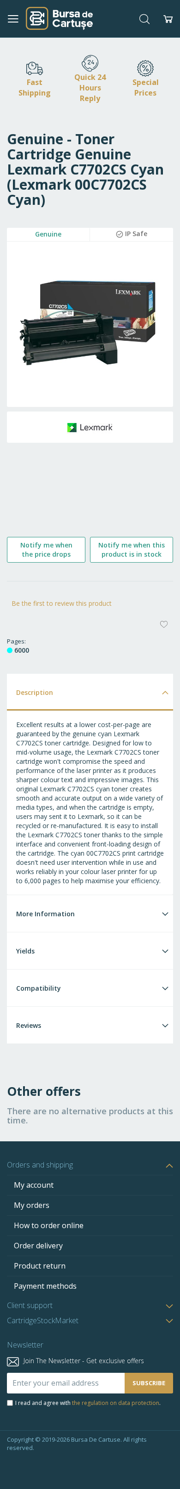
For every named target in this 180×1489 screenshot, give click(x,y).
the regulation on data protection (115, 1403)
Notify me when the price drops (46, 549)
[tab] (90, 692)
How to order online (49, 1225)
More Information (45, 913)
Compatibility (38, 988)
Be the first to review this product (62, 603)
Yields (25, 951)
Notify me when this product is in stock (131, 549)
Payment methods (45, 1286)
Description (34, 692)
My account (34, 1185)
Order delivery (38, 1246)
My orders (31, 1205)
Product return (40, 1266)
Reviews (28, 1025)
